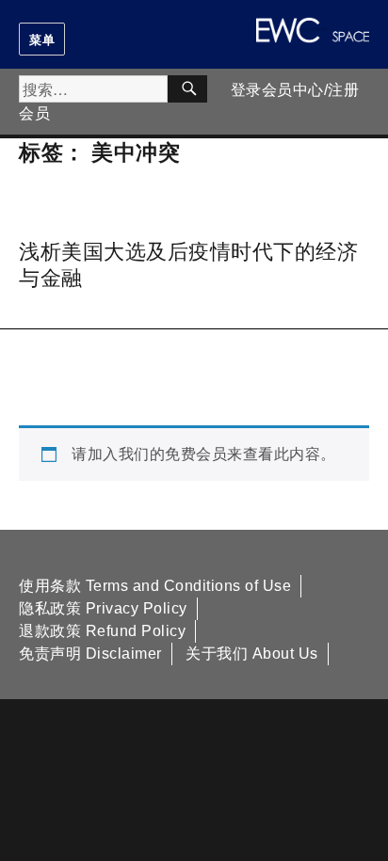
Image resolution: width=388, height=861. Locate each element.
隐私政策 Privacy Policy (103, 608)
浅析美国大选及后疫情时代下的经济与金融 (188, 262)
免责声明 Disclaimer (90, 654)
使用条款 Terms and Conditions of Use (155, 586)
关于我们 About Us (252, 654)
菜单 (42, 39)
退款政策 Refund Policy (102, 631)
